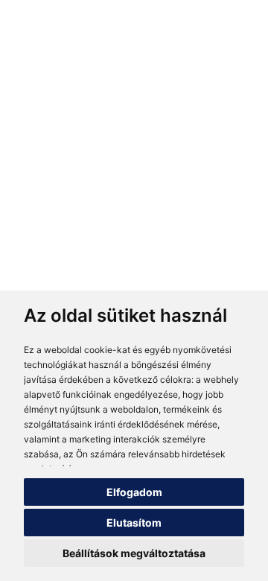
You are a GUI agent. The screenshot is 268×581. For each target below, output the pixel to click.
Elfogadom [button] (134, 492)
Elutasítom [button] (134, 522)
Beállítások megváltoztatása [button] (134, 553)
